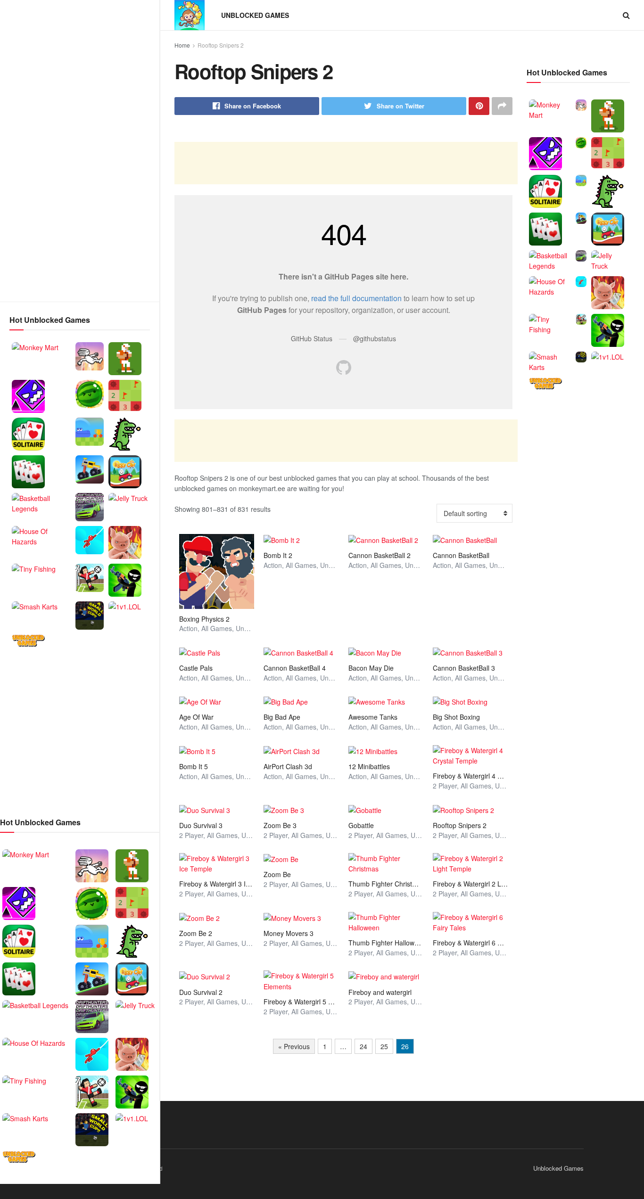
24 (363, 1046)
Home (182, 45)
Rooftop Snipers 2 (221, 45)
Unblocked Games (255, 15)
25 (384, 1046)
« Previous (294, 1046)
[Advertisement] (79, 150)
